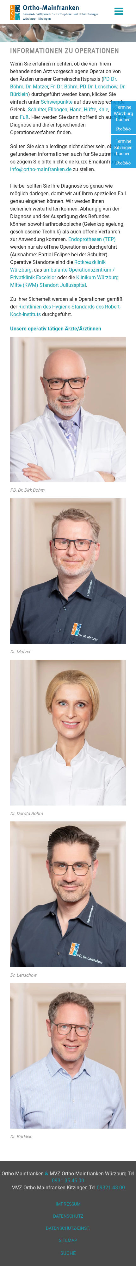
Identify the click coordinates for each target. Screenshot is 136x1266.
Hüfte (90, 110)
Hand (76, 110)
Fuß (24, 117)
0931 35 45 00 (68, 1181)
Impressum (68, 1204)
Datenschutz (68, 1216)
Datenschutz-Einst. (68, 1228)
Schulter (37, 110)
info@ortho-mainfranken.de (40, 169)
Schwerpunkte (56, 102)
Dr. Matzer (37, 87)
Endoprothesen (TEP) (92, 239)
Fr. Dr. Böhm (63, 87)
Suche (68, 1253)
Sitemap (68, 1240)
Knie (103, 110)
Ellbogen (57, 110)
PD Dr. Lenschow (98, 87)
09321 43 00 (111, 1188)
